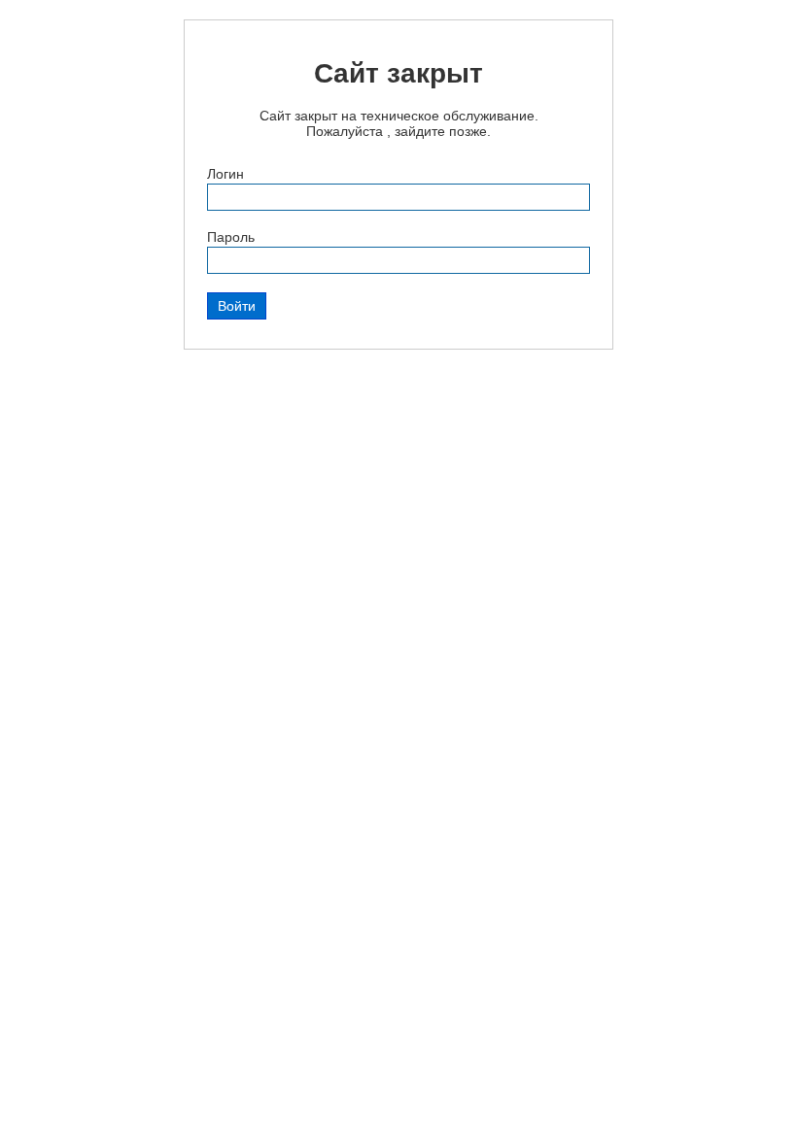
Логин (225, 174)
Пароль (231, 237)
